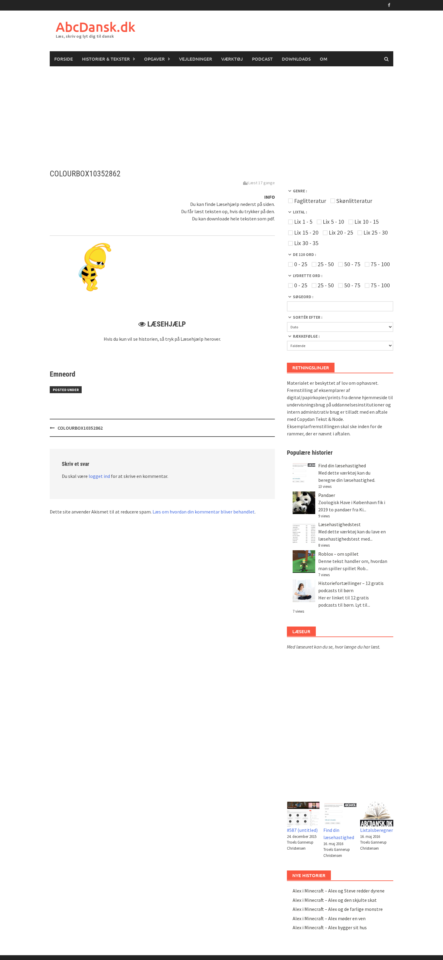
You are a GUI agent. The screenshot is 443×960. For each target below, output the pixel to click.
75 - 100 (380, 264)
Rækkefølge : (306, 336)
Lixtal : (300, 212)
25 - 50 (326, 264)
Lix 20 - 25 (341, 232)
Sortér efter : (307, 317)
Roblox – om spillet (338, 554)
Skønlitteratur (354, 200)
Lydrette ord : (307, 275)
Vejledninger (195, 59)
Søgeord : (303, 296)
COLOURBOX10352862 (80, 428)
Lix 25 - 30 (375, 232)
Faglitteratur (310, 200)
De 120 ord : (304, 254)
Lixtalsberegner (376, 830)
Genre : (300, 191)
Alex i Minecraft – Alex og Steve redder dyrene (339, 891)
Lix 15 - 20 (306, 232)
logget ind (99, 476)
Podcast (262, 59)
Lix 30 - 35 (306, 243)
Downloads (296, 59)
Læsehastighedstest (339, 524)
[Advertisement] (221, 111)
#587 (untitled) (302, 830)
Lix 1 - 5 (303, 221)
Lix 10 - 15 (366, 221)
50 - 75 (352, 264)
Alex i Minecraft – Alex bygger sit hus (330, 927)
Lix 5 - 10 (333, 221)
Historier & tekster (106, 59)
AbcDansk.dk (95, 26)
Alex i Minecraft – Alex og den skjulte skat (335, 900)
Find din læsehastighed (342, 466)
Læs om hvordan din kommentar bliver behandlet (203, 512)
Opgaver (154, 59)
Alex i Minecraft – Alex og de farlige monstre (338, 909)
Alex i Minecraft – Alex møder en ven (329, 918)
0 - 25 (300, 264)
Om (323, 59)
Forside (63, 59)
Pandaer (326, 495)
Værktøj (232, 59)
